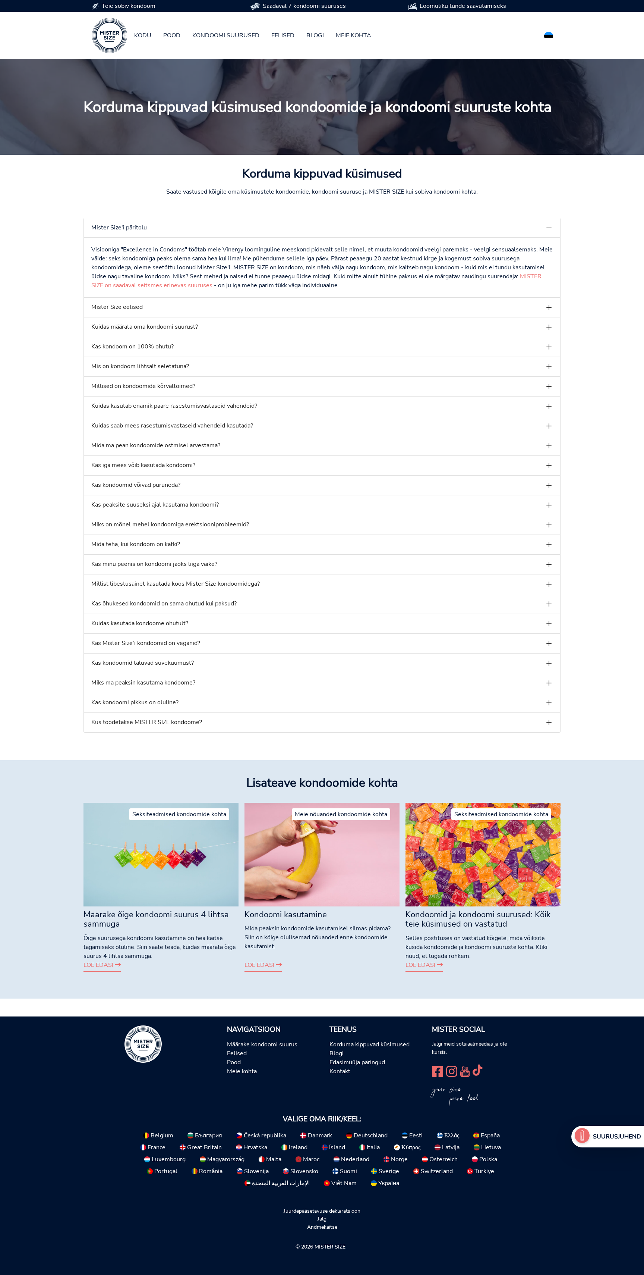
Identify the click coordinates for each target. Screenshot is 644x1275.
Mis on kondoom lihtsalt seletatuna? (140, 366)
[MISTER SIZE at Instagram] (451, 1070)
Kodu (142, 35)
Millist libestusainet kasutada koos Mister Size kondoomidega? (175, 584)
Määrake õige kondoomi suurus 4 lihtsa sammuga (156, 919)
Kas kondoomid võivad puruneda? (135, 485)
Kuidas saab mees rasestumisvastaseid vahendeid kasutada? (172, 426)
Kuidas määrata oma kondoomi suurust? (144, 327)
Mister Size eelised (117, 307)
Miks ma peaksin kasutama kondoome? (143, 683)
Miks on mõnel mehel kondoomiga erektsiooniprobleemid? (170, 524)
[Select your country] (548, 35)
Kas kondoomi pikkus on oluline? (135, 702)
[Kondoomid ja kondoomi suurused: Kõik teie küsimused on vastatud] (483, 854)
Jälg (322, 1218)
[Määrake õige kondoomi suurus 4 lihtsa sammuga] (161, 854)
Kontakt (339, 1071)
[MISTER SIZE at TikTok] (477, 1070)
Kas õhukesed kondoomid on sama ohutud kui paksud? (164, 603)
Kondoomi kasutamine (285, 914)
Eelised (282, 35)
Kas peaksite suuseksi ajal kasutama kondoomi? (155, 505)
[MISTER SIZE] (143, 1044)
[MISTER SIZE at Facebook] (437, 1070)
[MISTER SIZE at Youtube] (465, 1070)
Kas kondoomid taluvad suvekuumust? (142, 663)
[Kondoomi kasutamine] (322, 854)
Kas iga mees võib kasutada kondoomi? (143, 465)
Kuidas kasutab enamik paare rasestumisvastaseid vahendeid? (174, 406)
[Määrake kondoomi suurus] (582, 1136)
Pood (171, 35)
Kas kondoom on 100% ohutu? (132, 346)
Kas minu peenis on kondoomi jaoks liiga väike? (154, 564)
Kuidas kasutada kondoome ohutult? (139, 623)
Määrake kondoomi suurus (262, 1044)
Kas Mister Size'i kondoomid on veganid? (145, 643)
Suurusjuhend (617, 1137)
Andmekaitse (322, 1227)
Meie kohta (353, 35)
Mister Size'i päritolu (119, 227)
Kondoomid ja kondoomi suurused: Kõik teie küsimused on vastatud (477, 919)
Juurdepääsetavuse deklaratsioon (322, 1211)
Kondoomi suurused (225, 35)
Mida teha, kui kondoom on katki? (135, 544)
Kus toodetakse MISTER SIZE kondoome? (146, 722)
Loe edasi (99, 965)
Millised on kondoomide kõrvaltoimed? (143, 386)
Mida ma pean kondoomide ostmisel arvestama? (155, 445)
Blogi (315, 35)
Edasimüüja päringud (357, 1062)
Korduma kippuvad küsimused (369, 1044)
